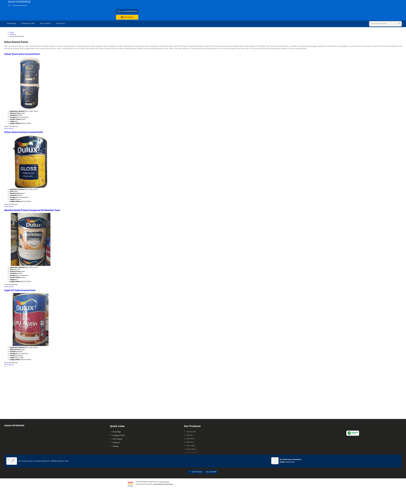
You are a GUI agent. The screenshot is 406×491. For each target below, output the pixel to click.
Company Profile (28, 23)
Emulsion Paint (191, 432)
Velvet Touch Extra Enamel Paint (22, 54)
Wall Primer (190, 442)
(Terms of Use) (164, 482)
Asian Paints (190, 439)
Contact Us (60, 23)
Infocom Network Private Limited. (163, 484)
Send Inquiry (128, 17)
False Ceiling (190, 446)
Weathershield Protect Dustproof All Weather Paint (32, 210)
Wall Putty (189, 435)
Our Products (45, 23)
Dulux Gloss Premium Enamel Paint (23, 132)
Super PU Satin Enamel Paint (20, 290)
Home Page (11, 23)
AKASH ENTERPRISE (19, 3)
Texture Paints (191, 449)
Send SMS (213, 472)
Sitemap (115, 446)
